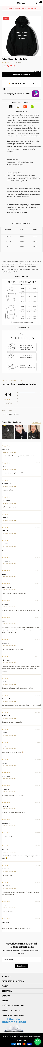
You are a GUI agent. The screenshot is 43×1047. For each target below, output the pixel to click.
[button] (21, 414)
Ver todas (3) (36, 422)
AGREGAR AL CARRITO (21, 74)
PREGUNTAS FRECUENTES (12, 981)
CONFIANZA (7, 991)
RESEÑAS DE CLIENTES (11, 1010)
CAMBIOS (6, 996)
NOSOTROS (6, 976)
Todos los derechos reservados (29, 1037)
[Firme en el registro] (36, 3)
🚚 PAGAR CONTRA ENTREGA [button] (21, 83)
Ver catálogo (3, 3)
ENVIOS (5, 986)
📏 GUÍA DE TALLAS (33, 71)
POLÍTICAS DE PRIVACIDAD (12, 1006)
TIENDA (5, 1001)
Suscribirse (21, 966)
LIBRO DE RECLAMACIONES (13, 1015)
